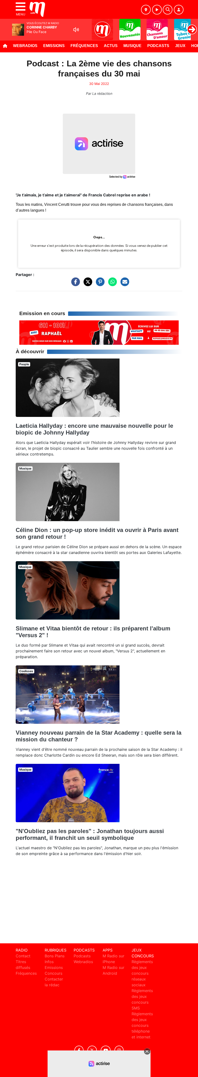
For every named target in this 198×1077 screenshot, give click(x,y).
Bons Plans (54, 955)
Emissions (54, 46)
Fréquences (84, 46)
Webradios (25, 46)
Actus (111, 46)
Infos (49, 961)
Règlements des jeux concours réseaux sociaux (142, 973)
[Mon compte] (179, 9)
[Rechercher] (167, 9)
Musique (132, 46)
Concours (53, 973)
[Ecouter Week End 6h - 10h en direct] (99, 332)
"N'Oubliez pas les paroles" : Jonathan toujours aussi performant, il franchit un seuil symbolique (90, 834)
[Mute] (76, 29)
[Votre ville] (146, 9)
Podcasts (158, 46)
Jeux (180, 46)
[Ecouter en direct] (157, 9)
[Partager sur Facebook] (74, 284)
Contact (23, 955)
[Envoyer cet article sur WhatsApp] (111, 284)
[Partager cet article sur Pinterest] (99, 284)
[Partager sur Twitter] (86, 284)
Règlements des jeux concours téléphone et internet (142, 1025)
